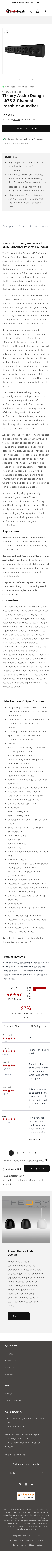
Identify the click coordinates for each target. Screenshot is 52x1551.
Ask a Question (36, 1168)
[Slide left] (20, 79)
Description (9, 226)
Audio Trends (20, 1509)
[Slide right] (32, 79)
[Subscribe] (41, 1472)
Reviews (34, 226)
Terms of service (19, 1545)
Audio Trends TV (13, 1400)
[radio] (38, 988)
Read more (19, 1316)
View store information (17, 143)
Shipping (16, 119)
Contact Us (11, 1360)
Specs (22, 226)
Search (8, 1393)
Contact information (20, 1540)
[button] (30, 11)
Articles (9, 1353)
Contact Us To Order (26, 128)
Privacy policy (34, 1535)
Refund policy (37, 1540)
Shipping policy (35, 1545)
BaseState (22, 1535)
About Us (10, 1367)
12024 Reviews (17, 999)
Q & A (45, 226)
